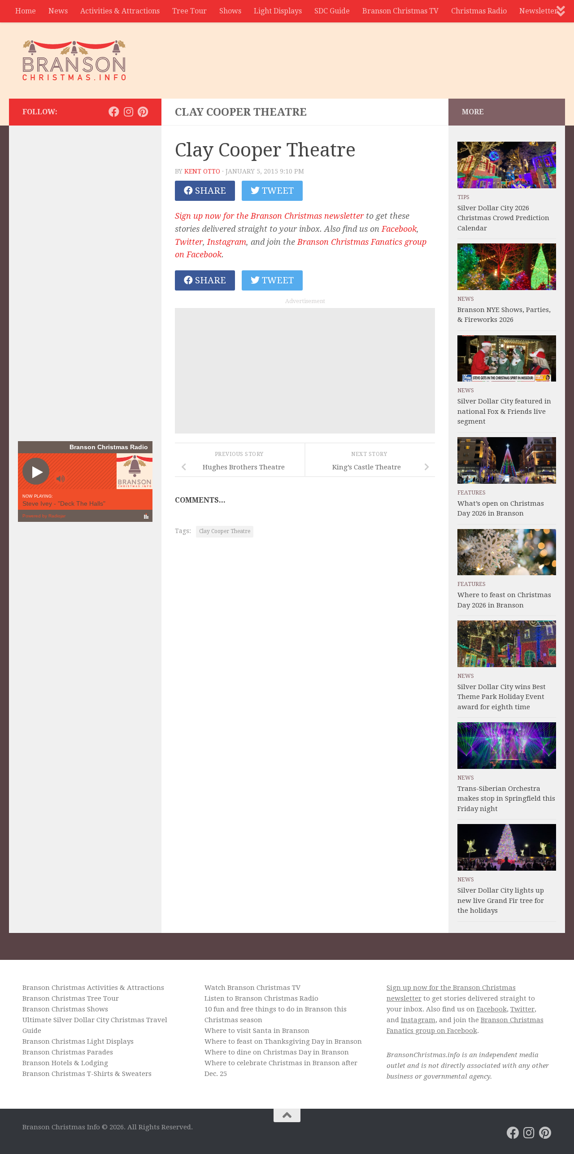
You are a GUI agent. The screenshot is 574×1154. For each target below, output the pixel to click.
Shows (230, 11)
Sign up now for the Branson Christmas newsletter (269, 216)
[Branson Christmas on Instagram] (128, 111)
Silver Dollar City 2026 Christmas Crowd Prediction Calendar (503, 218)
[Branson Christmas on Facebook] (114, 111)
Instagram (226, 242)
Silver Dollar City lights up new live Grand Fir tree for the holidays (500, 900)
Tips (463, 197)
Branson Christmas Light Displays (78, 1041)
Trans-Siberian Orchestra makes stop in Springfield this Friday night (506, 799)
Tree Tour (189, 11)
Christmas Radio (479, 11)
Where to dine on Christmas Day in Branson (276, 1052)
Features (471, 493)
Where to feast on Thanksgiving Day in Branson (283, 1041)
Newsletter (538, 11)
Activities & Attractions (120, 11)
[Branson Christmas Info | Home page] (74, 60)
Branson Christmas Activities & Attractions (93, 988)
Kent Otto (202, 171)
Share (209, 190)
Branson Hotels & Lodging (65, 1063)
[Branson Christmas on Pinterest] (142, 111)
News (58, 11)
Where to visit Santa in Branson (256, 1031)
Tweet (277, 190)
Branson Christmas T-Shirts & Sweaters (87, 1074)
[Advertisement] (388, 56)
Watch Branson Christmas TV (252, 988)
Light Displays (278, 11)
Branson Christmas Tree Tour (70, 998)
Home (25, 11)
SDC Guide (332, 11)
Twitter (189, 242)
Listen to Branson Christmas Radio (261, 998)
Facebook (399, 229)
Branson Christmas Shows (65, 1009)
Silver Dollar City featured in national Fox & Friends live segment (504, 411)
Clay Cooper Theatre (224, 531)
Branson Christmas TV (400, 11)
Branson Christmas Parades (67, 1052)
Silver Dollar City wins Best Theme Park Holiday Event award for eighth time (501, 697)
